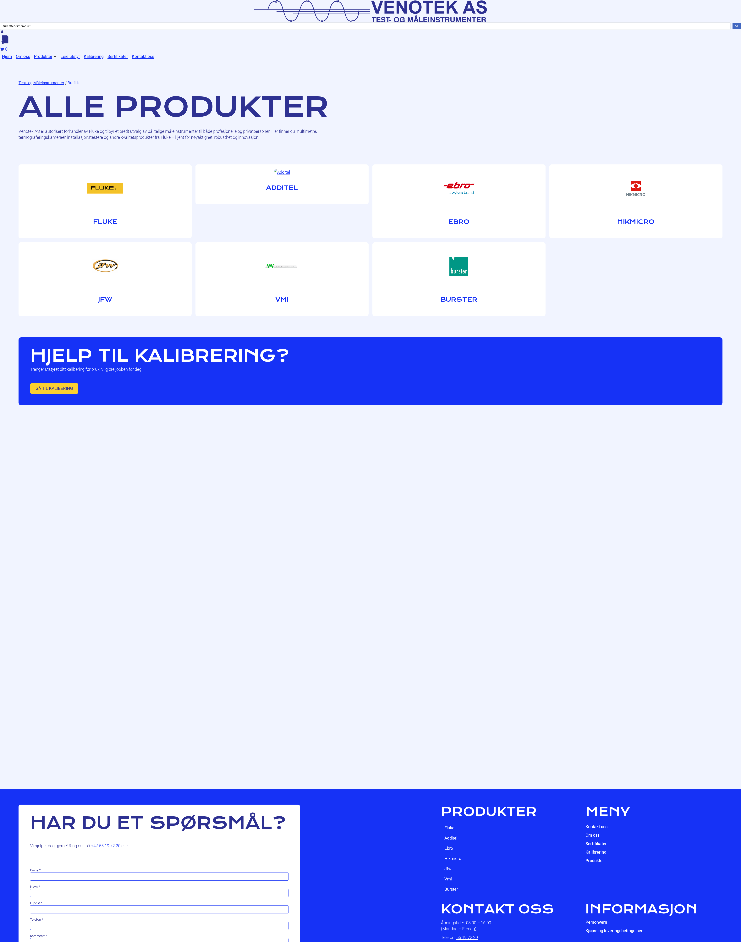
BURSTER (451, 889)
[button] (45, 56)
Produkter (594, 860)
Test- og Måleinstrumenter (41, 82)
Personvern (596, 922)
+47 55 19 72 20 (105, 845)
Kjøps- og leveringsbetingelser (614, 930)
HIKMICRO (452, 858)
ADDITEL (450, 838)
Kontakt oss (596, 826)
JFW (448, 868)
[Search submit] (737, 26)
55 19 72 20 (467, 937)
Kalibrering (595, 852)
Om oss (592, 835)
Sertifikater (596, 843)
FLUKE (449, 827)
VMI (448, 879)
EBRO (448, 848)
